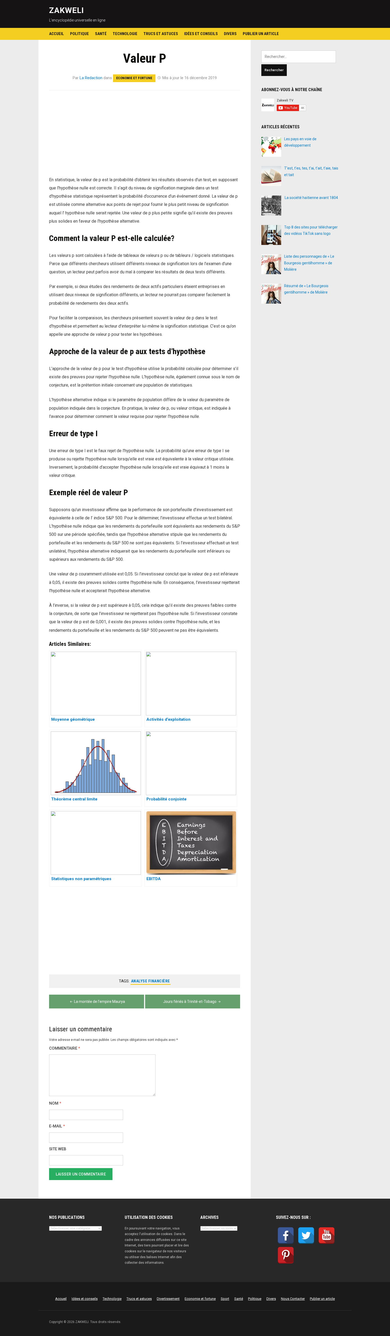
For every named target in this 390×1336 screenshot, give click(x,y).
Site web (57, 1149)
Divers (230, 33)
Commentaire (64, 1048)
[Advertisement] (144, 136)
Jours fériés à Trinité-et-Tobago (189, 1001)
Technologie (125, 33)
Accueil (56, 33)
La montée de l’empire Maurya (99, 1001)
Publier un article (261, 33)
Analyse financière (150, 981)
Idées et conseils (201, 33)
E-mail (57, 1126)
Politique (79, 33)
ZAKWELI (66, 10)
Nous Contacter (293, 1299)
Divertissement (168, 1299)
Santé (101, 33)
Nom (55, 1103)
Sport (225, 1299)
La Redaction (91, 77)
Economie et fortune (134, 78)
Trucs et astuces (161, 33)
